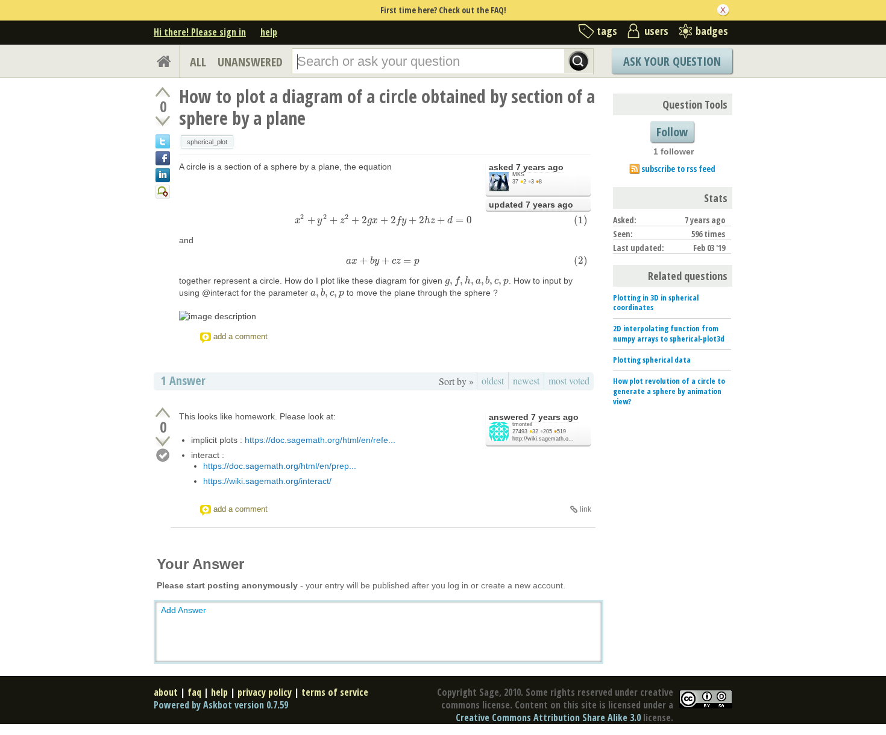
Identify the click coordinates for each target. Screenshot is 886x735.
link (585, 509)
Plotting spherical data (652, 359)
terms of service (334, 692)
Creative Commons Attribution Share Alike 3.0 (548, 717)
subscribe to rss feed (678, 168)
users (656, 31)
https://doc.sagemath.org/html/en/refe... (320, 440)
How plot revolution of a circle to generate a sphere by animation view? (669, 391)
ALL (198, 62)
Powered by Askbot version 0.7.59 (221, 704)
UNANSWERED (250, 62)
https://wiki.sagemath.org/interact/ (267, 481)
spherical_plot (207, 141)
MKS (518, 174)
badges (712, 31)
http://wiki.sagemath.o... (543, 439)
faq (194, 692)
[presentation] (383, 219)
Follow (672, 132)
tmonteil (522, 424)
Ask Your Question (672, 61)
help (268, 32)
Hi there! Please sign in (200, 32)
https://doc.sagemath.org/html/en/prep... (279, 466)
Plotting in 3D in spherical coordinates (656, 302)
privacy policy (264, 692)
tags (607, 31)
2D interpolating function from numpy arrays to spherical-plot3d (668, 333)
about (166, 692)
